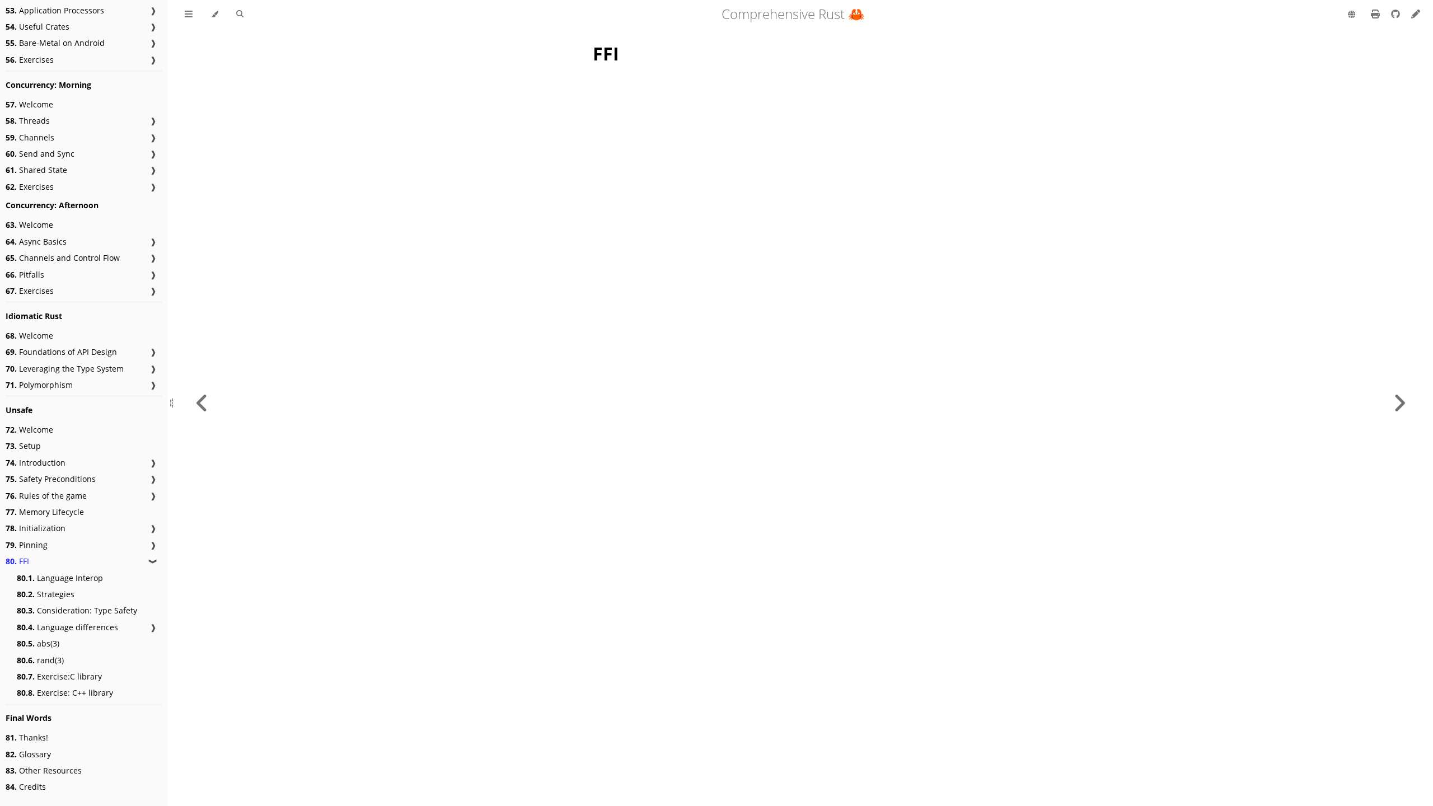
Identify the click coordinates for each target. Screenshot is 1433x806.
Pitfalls (25, 274)
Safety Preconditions (51, 479)
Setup (23, 446)
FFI (17, 561)
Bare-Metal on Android (55, 43)
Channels (30, 137)
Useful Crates (37, 26)
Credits (26, 786)
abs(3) (38, 643)
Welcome (29, 104)
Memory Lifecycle (45, 512)
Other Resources (44, 770)
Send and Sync (40, 153)
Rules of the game (46, 495)
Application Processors (55, 10)
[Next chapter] (1399, 403)
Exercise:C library (59, 676)
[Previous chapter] (202, 403)
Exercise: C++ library (65, 692)
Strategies (45, 594)
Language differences (67, 627)
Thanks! (27, 737)
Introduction (35, 462)
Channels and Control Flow (63, 257)
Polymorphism (39, 384)
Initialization (35, 528)
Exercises (30, 59)
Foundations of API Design (61, 351)
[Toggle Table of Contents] (188, 14)
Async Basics (36, 241)
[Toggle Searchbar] (239, 14)
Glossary (28, 754)
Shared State (36, 170)
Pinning (27, 545)
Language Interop (60, 578)
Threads (28, 120)
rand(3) (40, 660)
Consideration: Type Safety (77, 610)
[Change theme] (214, 14)
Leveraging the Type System (65, 368)
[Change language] (1351, 15)
